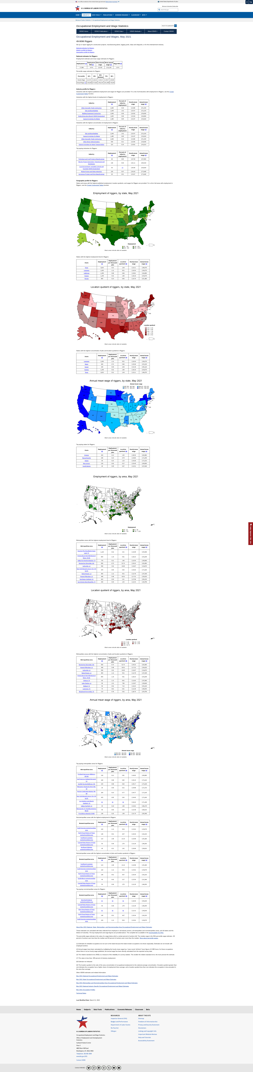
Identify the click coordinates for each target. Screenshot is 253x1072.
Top (251, 2)
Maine (86, 364)
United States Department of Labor (168, 1)
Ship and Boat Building (91, 111)
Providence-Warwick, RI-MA (87, 813)
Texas (86, 267)
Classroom (139, 1009)
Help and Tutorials (144, 1037)
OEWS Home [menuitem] (83, 31)
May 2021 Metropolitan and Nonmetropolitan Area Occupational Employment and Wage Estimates (107, 983)
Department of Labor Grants (120, 1025)
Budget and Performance (119, 1022)
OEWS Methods (135, 31)
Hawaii (86, 367)
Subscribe (175, 6)
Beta (148, 1009)
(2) (111, 65)
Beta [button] (144, 15)
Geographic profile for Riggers (85, 52)
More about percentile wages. (149, 938)
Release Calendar (167, 6)
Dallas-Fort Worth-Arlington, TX (86, 560)
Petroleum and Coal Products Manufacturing (91, 159)
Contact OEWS (80, 1060)
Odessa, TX (86, 680)
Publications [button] (107, 15)
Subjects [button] (86, 15)
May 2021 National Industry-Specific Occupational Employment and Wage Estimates (102, 986)
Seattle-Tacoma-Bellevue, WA (86, 784)
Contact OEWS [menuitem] (169, 31)
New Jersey (86, 463)
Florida (87, 278)
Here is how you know (111, 1)
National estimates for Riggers (85, 48)
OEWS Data (119, 31)
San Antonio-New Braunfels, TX (86, 582)
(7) (122, 168)
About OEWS (152, 31)
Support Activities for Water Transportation (91, 144)
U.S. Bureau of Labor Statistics (94, 8)
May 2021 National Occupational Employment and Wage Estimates (97, 976)
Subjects (87, 1009)
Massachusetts (86, 458)
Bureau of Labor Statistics (83, 20)
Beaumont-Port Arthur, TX (86, 691)
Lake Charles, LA (86, 683)
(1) (86, 63)
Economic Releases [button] (121, 15)
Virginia (86, 276)
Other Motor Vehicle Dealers (91, 142)
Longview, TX (86, 689)
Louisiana (86, 270)
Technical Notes (81, 993)
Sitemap (141, 1018)
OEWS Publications (100, 31)
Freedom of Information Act (147, 1022)
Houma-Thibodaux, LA (86, 576)
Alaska (86, 461)
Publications (110, 1009)
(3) (93, 65)
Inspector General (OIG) (119, 1018)
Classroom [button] (135, 15)
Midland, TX (86, 686)
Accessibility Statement (146, 1041)
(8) (102, 802)
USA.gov (113, 1031)
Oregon (86, 455)
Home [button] (78, 15)
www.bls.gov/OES (81, 1056)
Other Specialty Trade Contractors (91, 108)
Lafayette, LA (86, 566)
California (86, 273)
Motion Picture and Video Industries (91, 171)
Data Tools (98, 1009)
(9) (126, 264)
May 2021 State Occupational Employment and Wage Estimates (96, 979)
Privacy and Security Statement (148, 1025)
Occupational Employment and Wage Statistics (106, 20)
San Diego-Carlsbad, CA (86, 579)
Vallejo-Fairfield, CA (86, 806)
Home (78, 1009)
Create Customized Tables (95, 185)
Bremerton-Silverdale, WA (86, 563)
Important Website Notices (147, 1034)
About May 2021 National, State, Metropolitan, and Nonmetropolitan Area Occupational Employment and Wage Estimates (114, 927)
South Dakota (87, 466)
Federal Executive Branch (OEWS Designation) (91, 116)
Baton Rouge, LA (86, 574)
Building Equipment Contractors (91, 113)
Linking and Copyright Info (147, 1031)
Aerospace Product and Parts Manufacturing (91, 174)
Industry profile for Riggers (84, 50)
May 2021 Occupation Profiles (85, 990)
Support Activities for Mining (91, 119)
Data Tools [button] (96, 15)
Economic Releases (125, 1009)
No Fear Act (115, 1028)
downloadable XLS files (156, 932)
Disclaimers (142, 1028)
